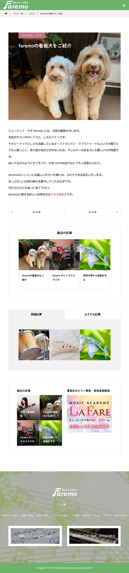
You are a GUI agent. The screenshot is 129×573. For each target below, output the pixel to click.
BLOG (97, 515)
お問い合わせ (121, 515)
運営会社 (87, 515)
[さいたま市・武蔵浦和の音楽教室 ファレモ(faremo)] (64, 492)
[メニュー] (124, 5)
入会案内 (76, 515)
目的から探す (43, 515)
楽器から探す (27, 515)
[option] (34, 264)
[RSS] (64, 504)
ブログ (39, 35)
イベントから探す (60, 515)
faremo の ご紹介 (10, 515)
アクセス (107, 515)
